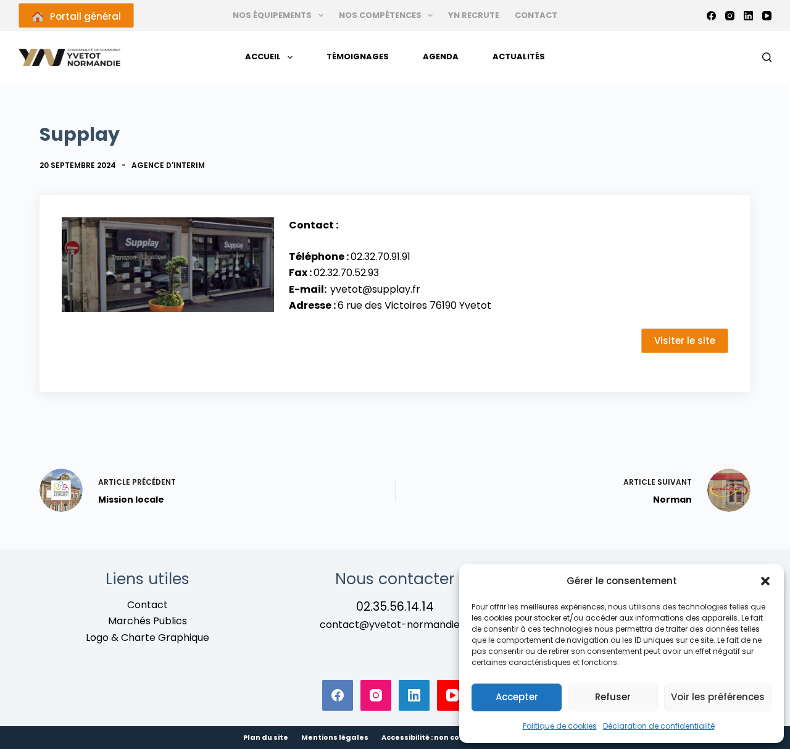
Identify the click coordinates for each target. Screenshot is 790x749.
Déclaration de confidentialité (659, 726)
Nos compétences (380, 15)
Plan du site (265, 738)
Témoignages (357, 56)
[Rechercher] (766, 57)
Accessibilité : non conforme (435, 738)
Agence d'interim (168, 165)
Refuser (613, 696)
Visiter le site (684, 340)
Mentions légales (334, 738)
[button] (765, 581)
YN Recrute (473, 15)
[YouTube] (766, 15)
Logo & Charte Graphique (147, 637)
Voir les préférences (718, 696)
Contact (536, 15)
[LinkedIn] (748, 15)
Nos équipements (272, 15)
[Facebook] (711, 15)
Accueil (263, 56)
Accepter (517, 696)
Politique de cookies (560, 726)
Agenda (441, 56)
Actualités (519, 56)
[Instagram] (729, 15)
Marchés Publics (147, 621)
